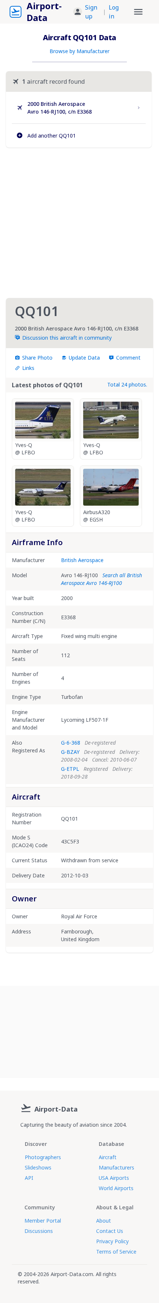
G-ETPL (70, 768)
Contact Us (109, 1230)
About (103, 1220)
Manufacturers (116, 1167)
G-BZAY (70, 751)
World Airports (116, 1188)
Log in (114, 11)
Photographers (43, 1157)
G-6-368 (70, 742)
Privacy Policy (112, 1241)
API (29, 1177)
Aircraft (107, 1157)
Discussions (38, 1230)
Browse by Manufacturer (79, 51)
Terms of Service (116, 1251)
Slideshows (38, 1167)
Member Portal (42, 1220)
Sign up (91, 11)
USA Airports (114, 1177)
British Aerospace (82, 560)
